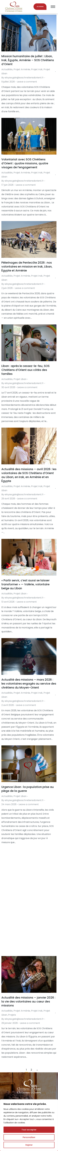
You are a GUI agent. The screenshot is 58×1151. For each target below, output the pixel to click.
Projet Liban (20, 379)
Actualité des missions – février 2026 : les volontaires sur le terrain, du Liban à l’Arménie (28, 894)
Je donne (40, 7)
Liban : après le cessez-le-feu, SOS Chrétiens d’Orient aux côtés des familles (25, 370)
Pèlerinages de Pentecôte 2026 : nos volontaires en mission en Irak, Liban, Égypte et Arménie (26, 266)
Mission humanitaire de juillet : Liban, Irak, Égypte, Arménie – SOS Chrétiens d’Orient (27, 60)
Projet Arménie (22, 69)
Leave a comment (27, 81)
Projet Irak (37, 69)
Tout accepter (29, 1129)
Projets (12, 1014)
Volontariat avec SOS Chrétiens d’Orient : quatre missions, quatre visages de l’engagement (24, 163)
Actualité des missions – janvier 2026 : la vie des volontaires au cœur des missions (28, 1001)
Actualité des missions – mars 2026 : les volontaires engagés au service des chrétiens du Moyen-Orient (28, 683)
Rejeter (29, 1145)
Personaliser (29, 1137)
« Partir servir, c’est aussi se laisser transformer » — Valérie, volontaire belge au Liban (25, 584)
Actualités (7, 69)
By (22, 77)
